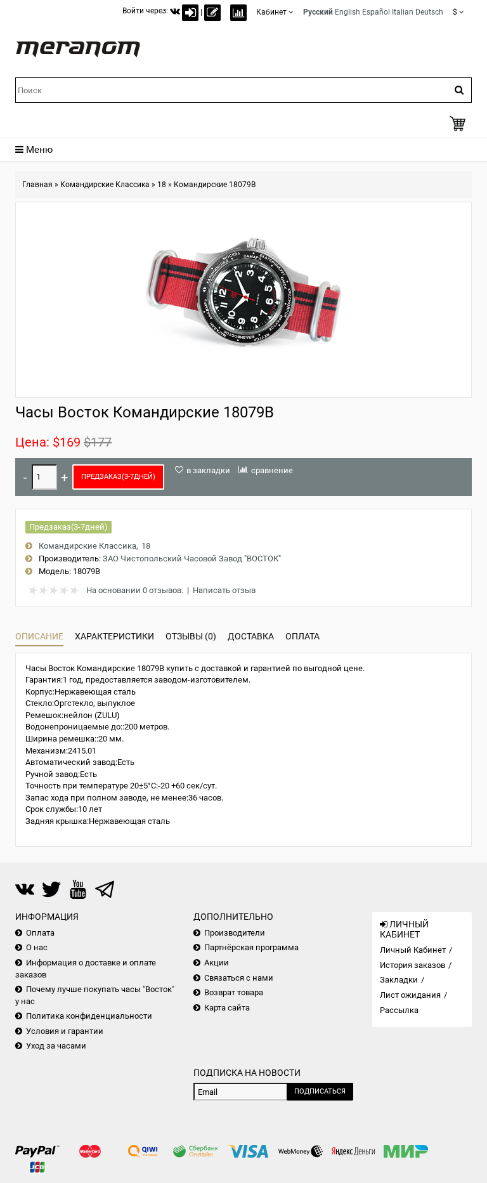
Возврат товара (233, 992)
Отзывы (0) (191, 636)
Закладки (399, 979)
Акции (216, 962)
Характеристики (114, 636)
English (347, 12)
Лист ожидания (410, 995)
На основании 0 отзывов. (134, 590)
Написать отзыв (224, 590)
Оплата (302, 636)
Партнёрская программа (251, 947)
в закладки (208, 470)
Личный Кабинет (413, 950)
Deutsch (429, 12)
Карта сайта (227, 1007)
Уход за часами (56, 1045)
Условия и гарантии (64, 1031)
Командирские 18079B (215, 184)
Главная (37, 184)
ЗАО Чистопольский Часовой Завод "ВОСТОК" (192, 558)
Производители (234, 933)
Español (376, 12)
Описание (39, 636)
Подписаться (320, 1091)
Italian (402, 12)
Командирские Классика (105, 184)
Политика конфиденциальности (89, 1016)
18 (161, 184)
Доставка (251, 636)
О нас (37, 947)
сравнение (272, 470)
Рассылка (399, 1010)
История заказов (412, 965)
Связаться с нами (238, 978)
